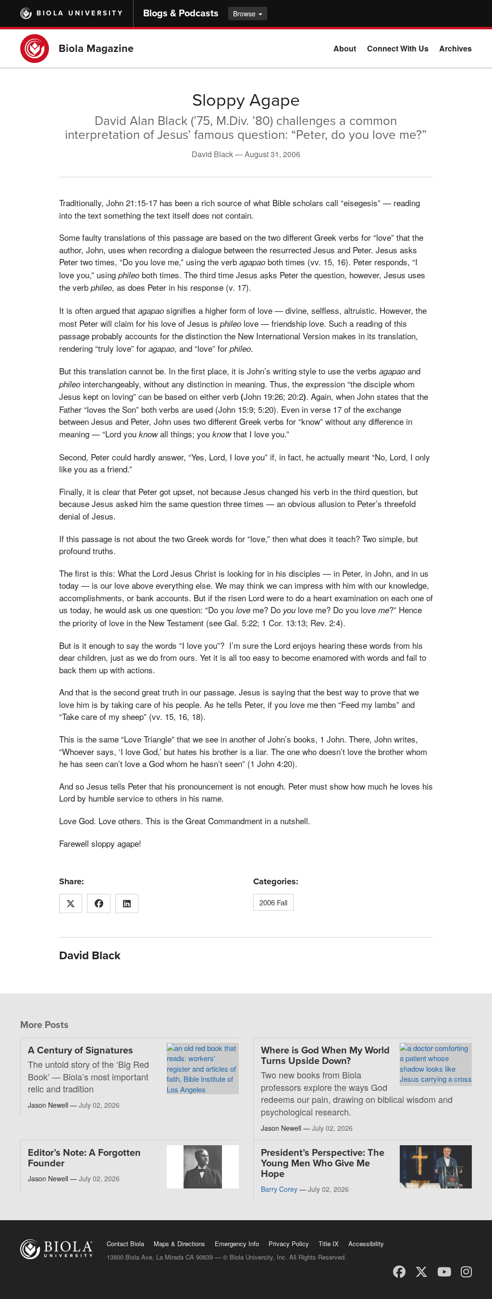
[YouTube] (444, 1271)
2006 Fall (273, 902)
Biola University (80, 13)
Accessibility (366, 1243)
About (344, 48)
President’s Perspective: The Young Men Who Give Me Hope (322, 1163)
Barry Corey (279, 1189)
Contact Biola (125, 1243)
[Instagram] (466, 1271)
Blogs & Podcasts (181, 13)
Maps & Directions (179, 1243)
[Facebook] (399, 1271)
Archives (455, 48)
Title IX (329, 1243)
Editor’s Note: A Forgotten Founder (84, 1158)
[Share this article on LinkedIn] (127, 903)
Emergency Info (237, 1243)
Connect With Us (398, 48)
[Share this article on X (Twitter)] (71, 903)
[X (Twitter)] (421, 1271)
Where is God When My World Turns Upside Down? (325, 1056)
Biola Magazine (96, 48)
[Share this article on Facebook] (99, 903)
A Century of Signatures (80, 1050)
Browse (245, 13)
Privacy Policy (289, 1243)
